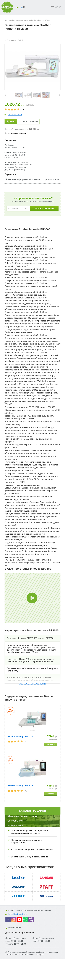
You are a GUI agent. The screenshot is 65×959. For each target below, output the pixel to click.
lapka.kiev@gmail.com (17, 914)
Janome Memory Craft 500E (20, 786)
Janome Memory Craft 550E (20, 736)
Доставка (10, 140)
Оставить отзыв (15, 114)
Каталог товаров (32, 810)
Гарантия (10, 174)
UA (21, 7)
